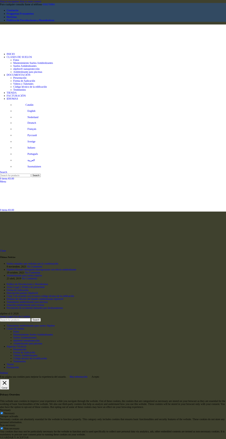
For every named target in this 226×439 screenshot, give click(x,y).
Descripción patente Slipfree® (22, 293)
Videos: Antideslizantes (25, 355)
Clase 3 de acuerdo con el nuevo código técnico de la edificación (40, 296)
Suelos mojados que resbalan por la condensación (32, 263)
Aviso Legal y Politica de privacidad (26, 287)
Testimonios (19, 89)
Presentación (19, 77)
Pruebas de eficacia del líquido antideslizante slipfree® (35, 299)
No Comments (34, 266)
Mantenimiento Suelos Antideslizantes (33, 63)
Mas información (78, 376)
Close (3, 250)
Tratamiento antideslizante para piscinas (27, 302)
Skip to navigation (10, 1)
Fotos (16, 60)
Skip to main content (30, 1)
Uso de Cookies (21, 316)
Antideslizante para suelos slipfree (24, 275)
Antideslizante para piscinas (27, 71)
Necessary (9, 413)
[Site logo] (16, 48)
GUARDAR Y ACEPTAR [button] (14, 437)
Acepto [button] (95, 376)
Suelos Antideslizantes (25, 66)
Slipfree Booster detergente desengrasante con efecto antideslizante (41, 269)
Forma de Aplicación (24, 80)
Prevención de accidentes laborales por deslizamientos (35, 308)
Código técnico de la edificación (30, 86)
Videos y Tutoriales (23, 83)
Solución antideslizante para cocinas (25, 305)
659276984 (49, 4)
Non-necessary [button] (8, 425)
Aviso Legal (6, 316)
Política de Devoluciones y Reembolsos (27, 284)
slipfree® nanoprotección (26, 68)
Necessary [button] (5, 410)
